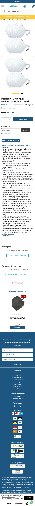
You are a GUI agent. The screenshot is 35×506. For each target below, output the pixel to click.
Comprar (23, 119)
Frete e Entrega (17, 396)
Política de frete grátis (17, 379)
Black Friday (17, 388)
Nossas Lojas (17, 382)
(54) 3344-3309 (18, 1)
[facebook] (14, 406)
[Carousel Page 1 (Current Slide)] (15, 93)
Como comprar (17, 375)
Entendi (28, 497)
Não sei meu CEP (5, 133)
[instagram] (17, 406)
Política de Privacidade (17, 377)
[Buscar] (3, 11)
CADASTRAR (17, 364)
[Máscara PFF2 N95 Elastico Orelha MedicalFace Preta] (17, 303)
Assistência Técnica (17, 386)
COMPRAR (17, 327)
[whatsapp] (20, 406)
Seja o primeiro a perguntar (17, 274)
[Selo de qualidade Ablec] (17, 472)
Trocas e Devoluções (18, 398)
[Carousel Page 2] (22, 93)
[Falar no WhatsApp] (31, 502)
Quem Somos (17, 373)
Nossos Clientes (17, 384)
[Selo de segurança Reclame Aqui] (17, 446)
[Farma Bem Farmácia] (14, 7)
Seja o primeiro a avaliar (17, 255)
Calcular (25, 130)
